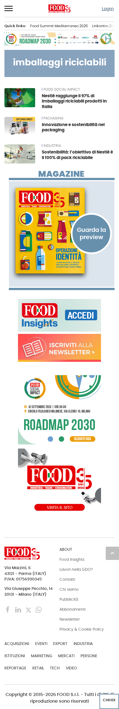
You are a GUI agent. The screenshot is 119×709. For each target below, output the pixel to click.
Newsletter (70, 619)
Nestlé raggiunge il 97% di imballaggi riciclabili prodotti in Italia (74, 101)
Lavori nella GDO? (76, 569)
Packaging (53, 118)
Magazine (61, 174)
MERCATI (66, 656)
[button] (8, 8)
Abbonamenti (73, 609)
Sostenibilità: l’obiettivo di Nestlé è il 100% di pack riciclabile (77, 154)
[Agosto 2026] (61, 230)
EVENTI (41, 643)
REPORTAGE (15, 668)
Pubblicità (69, 599)
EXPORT (60, 643)
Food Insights (72, 559)
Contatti (67, 579)
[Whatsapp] (38, 609)
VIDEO (71, 668)
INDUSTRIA (52, 145)
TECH (55, 668)
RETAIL (38, 668)
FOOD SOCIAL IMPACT (61, 89)
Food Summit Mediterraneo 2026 (59, 26)
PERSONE (89, 656)
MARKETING (41, 656)
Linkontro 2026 (104, 26)
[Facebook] (8, 609)
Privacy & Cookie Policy (82, 629)
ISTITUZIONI (14, 656)
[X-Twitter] (29, 609)
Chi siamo (69, 589)
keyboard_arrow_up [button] (112, 553)
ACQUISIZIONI (16, 643)
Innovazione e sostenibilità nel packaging (73, 127)
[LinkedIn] (19, 609)
